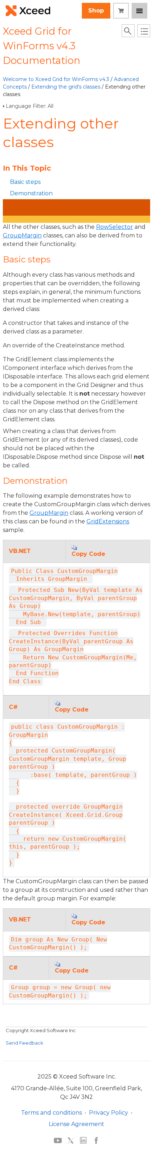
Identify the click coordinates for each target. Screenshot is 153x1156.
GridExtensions (107, 521)
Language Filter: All (29, 106)
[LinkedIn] (83, 1140)
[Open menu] (139, 11)
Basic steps (25, 182)
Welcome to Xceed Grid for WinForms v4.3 (56, 79)
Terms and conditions (51, 1112)
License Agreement (76, 1124)
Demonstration (31, 193)
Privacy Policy (108, 1112)
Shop (96, 10)
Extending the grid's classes (65, 87)
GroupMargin (22, 235)
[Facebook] (96, 1140)
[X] (71, 1140)
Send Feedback (24, 1043)
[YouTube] (58, 1140)
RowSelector (114, 226)
